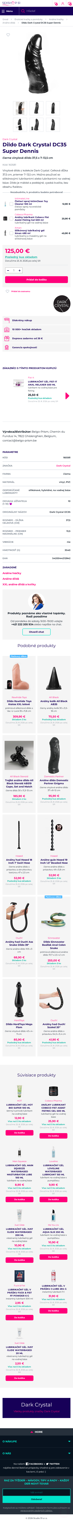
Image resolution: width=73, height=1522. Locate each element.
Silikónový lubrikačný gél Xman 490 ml (29, 232)
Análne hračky (56, 19)
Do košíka (19, 1132)
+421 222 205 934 (22, 624)
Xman (18, 227)
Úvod (5, 19)
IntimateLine (22, 198)
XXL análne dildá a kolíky (19, 584)
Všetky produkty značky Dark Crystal (37, 1411)
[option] (36, 389)
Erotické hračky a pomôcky (29, 19)
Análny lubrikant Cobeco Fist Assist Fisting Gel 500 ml (32, 218)
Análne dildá (9, 22)
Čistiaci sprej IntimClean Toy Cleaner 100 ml (31, 202)
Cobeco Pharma (24, 214)
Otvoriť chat (36, 631)
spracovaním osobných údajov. (37, 1510)
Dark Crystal (10, 139)
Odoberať (36, 1499)
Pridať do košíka (36, 279)
